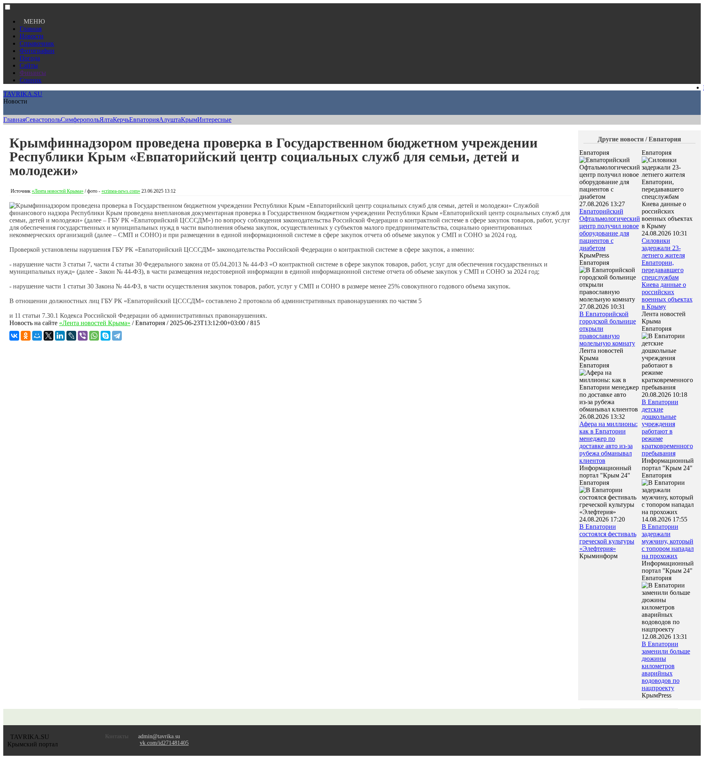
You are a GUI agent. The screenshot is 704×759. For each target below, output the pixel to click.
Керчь (121, 119)
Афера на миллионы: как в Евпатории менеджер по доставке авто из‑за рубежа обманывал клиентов (608, 442)
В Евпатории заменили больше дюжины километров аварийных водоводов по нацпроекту (666, 665)
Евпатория (144, 119)
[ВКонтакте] (14, 336)
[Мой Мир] (37, 336)
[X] (48, 336)
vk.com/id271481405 (164, 743)
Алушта (170, 119)
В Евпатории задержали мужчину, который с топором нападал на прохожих (668, 541)
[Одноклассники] (26, 336)
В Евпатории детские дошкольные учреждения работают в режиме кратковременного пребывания (667, 427)
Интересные (214, 119)
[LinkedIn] (60, 336)
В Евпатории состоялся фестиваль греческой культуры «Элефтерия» (607, 537)
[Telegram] (117, 336)
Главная (31, 28)
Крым (189, 119)
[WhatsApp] (94, 336)
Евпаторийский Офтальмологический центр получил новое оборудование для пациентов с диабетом (609, 229)
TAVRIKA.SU (22, 93)
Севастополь (43, 119)
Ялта (106, 119)
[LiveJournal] (71, 336)
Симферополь (80, 119)
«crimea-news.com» (120, 191)
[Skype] (105, 336)
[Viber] (83, 336)
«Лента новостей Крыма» (58, 191)
